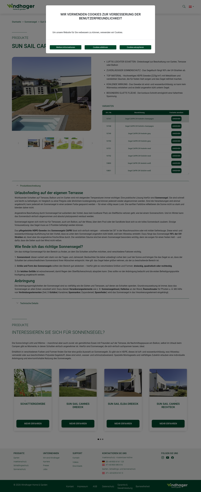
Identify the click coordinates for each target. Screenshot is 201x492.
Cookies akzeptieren (135, 47)
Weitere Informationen (65, 47)
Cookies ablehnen (100, 47)
